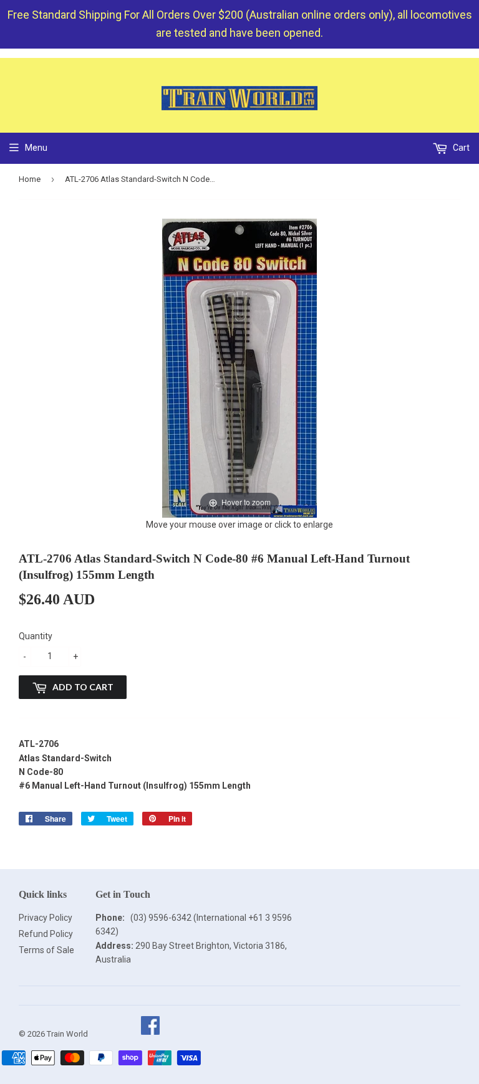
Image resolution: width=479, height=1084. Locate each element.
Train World (67, 1034)
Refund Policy (46, 934)
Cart (460, 148)
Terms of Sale (46, 950)
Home (30, 179)
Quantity (35, 636)
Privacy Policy (45, 918)
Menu (36, 148)
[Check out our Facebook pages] (150, 1034)
